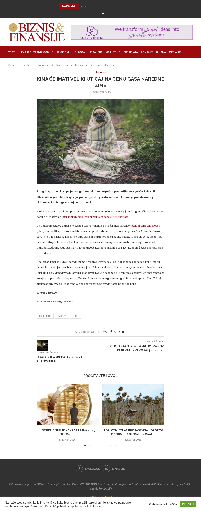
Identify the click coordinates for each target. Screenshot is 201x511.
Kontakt (147, 52)
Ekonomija (42, 65)
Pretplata (131, 52)
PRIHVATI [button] (188, 504)
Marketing (113, 52)
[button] (81, 6)
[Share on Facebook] (111, 331)
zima (76, 316)
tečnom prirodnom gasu (145, 225)
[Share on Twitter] (114, 331)
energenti (45, 316)
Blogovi (80, 52)
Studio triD (106, 497)
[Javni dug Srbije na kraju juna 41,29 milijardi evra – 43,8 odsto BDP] (68, 404)
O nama (161, 52)
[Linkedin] (103, 13)
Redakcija (95, 52)
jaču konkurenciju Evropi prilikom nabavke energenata (95, 217)
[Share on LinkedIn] (119, 331)
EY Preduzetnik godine (37, 52)
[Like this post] (106, 331)
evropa (62, 316)
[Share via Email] (123, 331)
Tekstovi (62, 52)
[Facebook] (98, 13)
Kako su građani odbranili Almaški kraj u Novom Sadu (96, 6)
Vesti (12, 52)
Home (11, 65)
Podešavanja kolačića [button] (163, 504)
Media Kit (175, 52)
